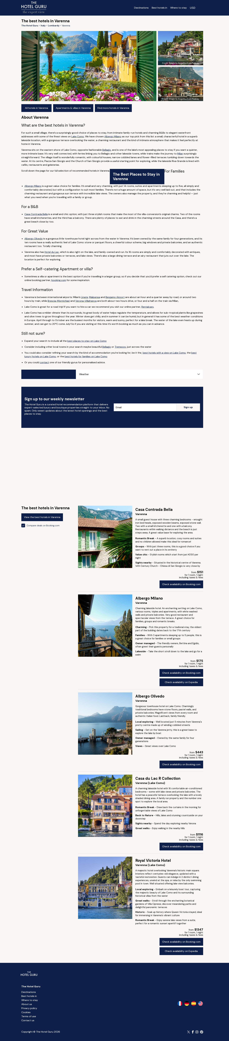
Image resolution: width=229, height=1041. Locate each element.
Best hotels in (159, 7)
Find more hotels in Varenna (113, 108)
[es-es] (193, 1003)
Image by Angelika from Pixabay (184, 63)
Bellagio (106, 149)
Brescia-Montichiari (59, 301)
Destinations (141, 7)
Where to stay (178, 7)
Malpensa (94, 297)
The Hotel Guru (30, 986)
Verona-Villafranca (86, 301)
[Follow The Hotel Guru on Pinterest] (201, 1032)
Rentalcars (147, 306)
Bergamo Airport (115, 297)
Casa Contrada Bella (36, 214)
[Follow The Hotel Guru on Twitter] (188, 1032)
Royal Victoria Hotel (153, 860)
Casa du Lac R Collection (157, 778)
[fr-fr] (180, 1003)
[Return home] (33, 7)
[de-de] (186, 1003)
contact (44, 362)
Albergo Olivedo (33, 238)
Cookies (26, 1012)
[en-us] (200, 1003)
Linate (84, 297)
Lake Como (77, 136)
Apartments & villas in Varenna (73, 108)
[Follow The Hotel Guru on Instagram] (196, 1032)
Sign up (188, 407)
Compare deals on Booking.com (43, 525)
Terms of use (28, 1016)
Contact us (27, 1020)
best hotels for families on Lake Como (86, 356)
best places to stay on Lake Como (87, 341)
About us (26, 1004)
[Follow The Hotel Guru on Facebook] (193, 1032)
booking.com (58, 280)
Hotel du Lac (52, 252)
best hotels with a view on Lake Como (164, 352)
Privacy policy (29, 1008)
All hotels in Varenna (36, 108)
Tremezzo (120, 346)
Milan (180, 153)
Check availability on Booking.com (181, 584)
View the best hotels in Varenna (42, 517)
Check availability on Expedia (181, 682)
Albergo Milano (112, 136)
